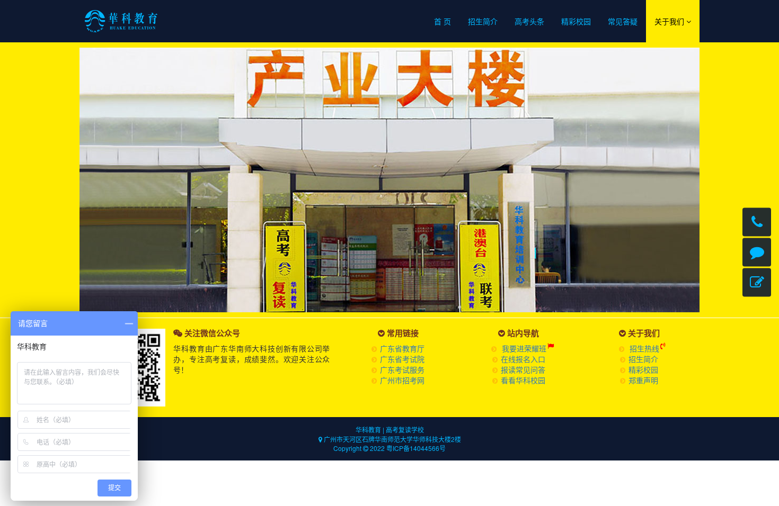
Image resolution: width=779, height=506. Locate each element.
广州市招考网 (402, 380)
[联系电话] (756, 222)
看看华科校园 (523, 380)
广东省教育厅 (402, 348)
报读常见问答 (523, 369)
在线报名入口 (523, 359)
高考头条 (529, 21)
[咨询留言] (756, 252)
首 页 (442, 21)
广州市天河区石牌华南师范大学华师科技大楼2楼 (391, 439)
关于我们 (670, 21)
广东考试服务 (402, 369)
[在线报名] (756, 282)
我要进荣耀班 (524, 348)
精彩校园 (576, 21)
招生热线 (644, 348)
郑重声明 (643, 380)
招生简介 (483, 21)
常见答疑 (623, 21)
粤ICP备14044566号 (416, 448)
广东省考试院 (402, 359)
